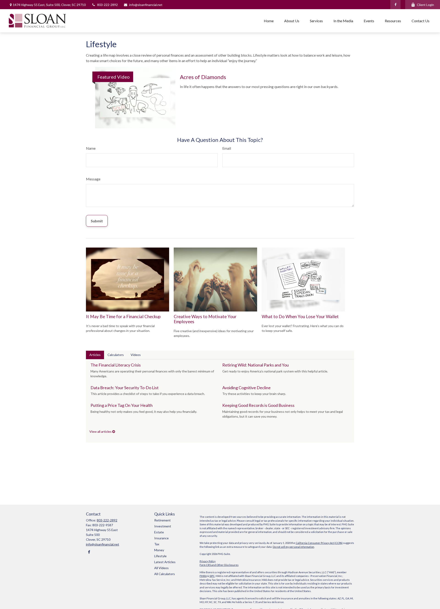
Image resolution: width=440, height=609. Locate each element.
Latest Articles (165, 562)
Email (226, 148)
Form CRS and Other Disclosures (219, 564)
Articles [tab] (95, 355)
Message (93, 179)
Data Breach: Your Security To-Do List (125, 387)
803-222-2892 (107, 5)
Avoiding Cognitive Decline (246, 387)
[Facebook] (395, 4)
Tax (156, 544)
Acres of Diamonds (203, 77)
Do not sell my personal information (293, 546)
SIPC (212, 575)
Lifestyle (160, 556)
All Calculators (164, 574)
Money (159, 550)
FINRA (203, 575)
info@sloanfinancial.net (145, 5)
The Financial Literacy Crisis (116, 364)
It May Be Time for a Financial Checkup (123, 316)
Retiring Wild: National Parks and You (255, 364)
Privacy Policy (208, 561)
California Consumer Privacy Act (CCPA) (319, 542)
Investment (162, 526)
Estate (159, 532)
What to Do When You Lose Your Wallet (300, 316)
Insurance (161, 538)
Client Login (425, 5)
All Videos (161, 568)
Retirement (162, 520)
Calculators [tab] (115, 355)
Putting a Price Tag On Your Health (122, 405)
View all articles (100, 431)
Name (91, 148)
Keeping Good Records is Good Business (258, 405)
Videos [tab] (136, 355)
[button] (268, 20)
